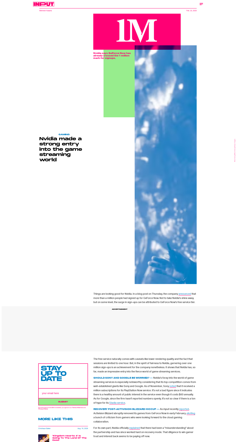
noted (172, 386)
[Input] (43, 4)
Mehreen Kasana (45, 11)
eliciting (191, 413)
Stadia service (117, 402)
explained (134, 427)
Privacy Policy (43, 409)
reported (184, 408)
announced (185, 293)
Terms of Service (77, 407)
